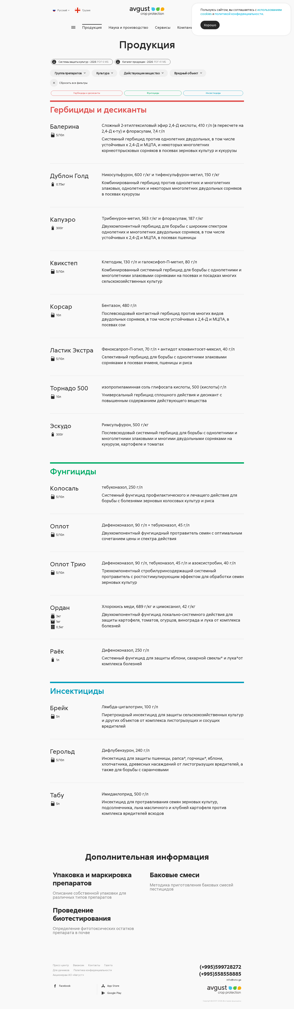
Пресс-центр (61, 965)
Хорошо (210, 25)
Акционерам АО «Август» (68, 974)
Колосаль (64, 488)
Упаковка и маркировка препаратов (92, 879)
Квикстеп (64, 263)
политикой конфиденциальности (239, 14)
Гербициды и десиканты (87, 93)
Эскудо (60, 425)
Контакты (94, 965)
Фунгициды (153, 93)
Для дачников (61, 970)
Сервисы (162, 27)
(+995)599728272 (220, 967)
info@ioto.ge (234, 979)
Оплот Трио (68, 564)
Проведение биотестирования (82, 914)
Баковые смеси (174, 875)
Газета (108, 965)
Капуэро (63, 219)
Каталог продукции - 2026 (144, 61)
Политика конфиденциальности (93, 970)
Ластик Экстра (71, 350)
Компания (186, 27)
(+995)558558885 (220, 974)
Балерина (64, 126)
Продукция (92, 27)
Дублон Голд (69, 175)
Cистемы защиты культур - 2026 (83, 61)
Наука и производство (128, 27)
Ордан (60, 607)
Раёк (57, 651)
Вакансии (78, 965)
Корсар (61, 306)
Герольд (62, 751)
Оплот (59, 526)
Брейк (59, 707)
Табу (57, 795)
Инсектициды (213, 93)
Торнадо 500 (69, 388)
